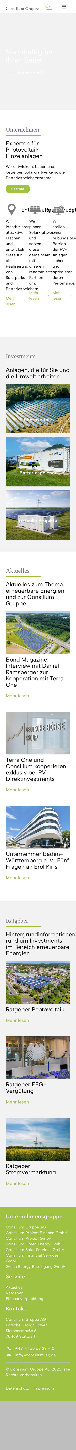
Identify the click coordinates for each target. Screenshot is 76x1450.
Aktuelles (17, 570)
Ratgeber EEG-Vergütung (26, 1087)
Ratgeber (17, 920)
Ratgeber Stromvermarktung (31, 1169)
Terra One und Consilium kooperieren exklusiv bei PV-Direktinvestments (36, 769)
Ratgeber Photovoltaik (35, 1009)
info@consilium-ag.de (35, 1355)
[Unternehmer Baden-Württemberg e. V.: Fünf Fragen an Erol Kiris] (38, 827)
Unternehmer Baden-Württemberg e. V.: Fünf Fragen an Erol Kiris (37, 860)
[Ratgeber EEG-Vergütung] (38, 1057)
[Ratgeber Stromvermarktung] (38, 1139)
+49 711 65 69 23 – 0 (34, 1348)
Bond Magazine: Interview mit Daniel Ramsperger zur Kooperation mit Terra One (35, 672)
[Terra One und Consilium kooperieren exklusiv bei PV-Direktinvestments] (38, 733)
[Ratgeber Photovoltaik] (38, 982)
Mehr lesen (17, 695)
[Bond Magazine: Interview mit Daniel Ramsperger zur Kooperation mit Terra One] (38, 632)
